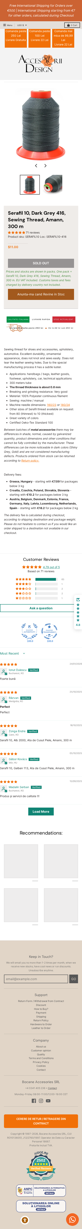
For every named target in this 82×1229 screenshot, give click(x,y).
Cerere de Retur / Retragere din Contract (41, 1121)
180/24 (65, 404)
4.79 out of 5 (51, 567)
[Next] (45, 165)
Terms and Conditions (41, 1058)
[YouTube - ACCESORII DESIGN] (48, 1100)
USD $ (20, 25)
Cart (74, 25)
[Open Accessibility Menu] (24, 1220)
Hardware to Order (41, 1024)
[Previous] (36, 165)
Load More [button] (41, 811)
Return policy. (30, 460)
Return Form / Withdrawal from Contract (41, 1001)
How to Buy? (41, 1008)
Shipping (41, 1016)
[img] (8, 664)
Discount (41, 1005)
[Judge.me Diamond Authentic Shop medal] (29, 631)
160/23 (51, 404)
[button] (17, 232)
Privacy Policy (41, 1062)
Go (73, 979)
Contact (41, 1069)
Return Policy (41, 1020)
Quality (41, 1054)
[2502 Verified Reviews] (41, 1181)
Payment (41, 1012)
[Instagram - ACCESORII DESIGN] (41, 1100)
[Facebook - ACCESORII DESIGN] (33, 1100)
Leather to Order (41, 1028)
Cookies (41, 1065)
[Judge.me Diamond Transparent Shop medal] (49, 631)
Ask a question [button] (41, 608)
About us (41, 1046)
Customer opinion (41, 1050)
